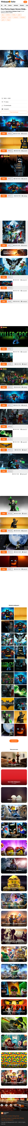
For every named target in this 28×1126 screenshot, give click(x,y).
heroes (13, 14)
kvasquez (6, 109)
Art (5, 5)
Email (18, 1116)
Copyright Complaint (6, 1118)
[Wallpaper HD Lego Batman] (20, 678)
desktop (4, 17)
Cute (20, 1099)
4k (1, 5)
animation (22, 17)
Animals (16, 5)
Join (25, 1)
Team (6, 1116)
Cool (18, 1099)
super (19, 14)
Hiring (14, 1116)
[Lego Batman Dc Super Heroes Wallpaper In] (20, 652)
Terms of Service (9, 1120)
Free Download (14, 112)
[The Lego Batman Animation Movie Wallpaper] (20, 613)
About (2, 1116)
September (3, 1101)
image (8, 19)
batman (8, 14)
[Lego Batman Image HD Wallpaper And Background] (7, 665)
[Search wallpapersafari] (2, 1096)
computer (15, 17)
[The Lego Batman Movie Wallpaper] (7, 613)
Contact (10, 1116)
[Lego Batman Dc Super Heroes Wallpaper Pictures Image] (20, 691)
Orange (9, 1101)
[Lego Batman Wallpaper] (7, 626)
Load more (14, 741)
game (3, 19)
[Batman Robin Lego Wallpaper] (20, 639)
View (3, 133)
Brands (22, 5)
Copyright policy (15, 1118)
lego (3, 14)
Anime (10, 5)
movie (9, 17)
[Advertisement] (14, 35)
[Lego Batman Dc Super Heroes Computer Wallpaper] (7, 691)
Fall (12, 1101)
